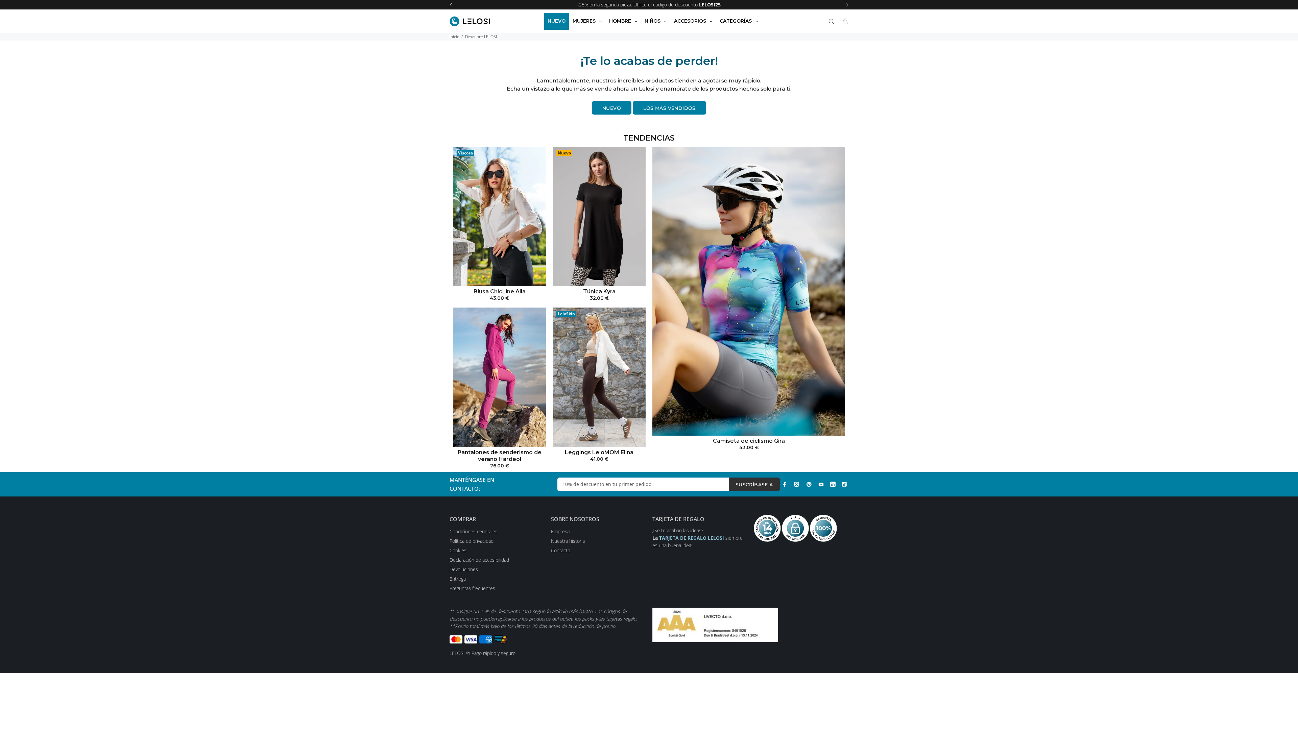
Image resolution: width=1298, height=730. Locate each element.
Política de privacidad (472, 541)
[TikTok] (844, 484)
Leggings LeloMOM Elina (599, 452)
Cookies (458, 550)
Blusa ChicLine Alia (500, 291)
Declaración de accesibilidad (479, 560)
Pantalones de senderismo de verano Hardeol (500, 455)
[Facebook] (784, 484)
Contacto (560, 550)
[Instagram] (796, 484)
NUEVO (611, 108)
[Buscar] (833, 21)
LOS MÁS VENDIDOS (669, 108)
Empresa (560, 531)
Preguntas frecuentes (472, 588)
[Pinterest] (808, 484)
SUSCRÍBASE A (754, 485)
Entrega (458, 579)
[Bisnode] (715, 624)
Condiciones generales (474, 531)
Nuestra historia (568, 541)
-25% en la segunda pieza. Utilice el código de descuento (649, 4)
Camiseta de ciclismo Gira (749, 441)
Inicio (454, 37)
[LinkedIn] (833, 484)
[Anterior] (451, 4)
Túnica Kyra (599, 291)
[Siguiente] (847, 4)
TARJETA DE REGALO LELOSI (692, 538)
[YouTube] (821, 484)
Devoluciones (464, 569)
